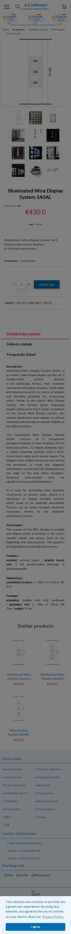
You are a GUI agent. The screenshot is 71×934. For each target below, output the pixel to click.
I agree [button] (35, 926)
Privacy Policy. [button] (53, 916)
